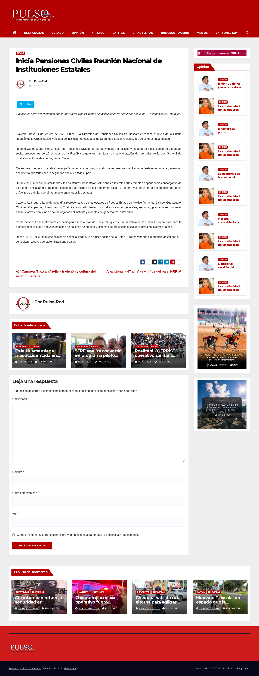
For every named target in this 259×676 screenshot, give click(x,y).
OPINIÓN (78, 32)
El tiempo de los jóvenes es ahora (229, 85)
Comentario (20, 398)
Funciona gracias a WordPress (25, 668)
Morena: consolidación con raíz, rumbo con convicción (230, 224)
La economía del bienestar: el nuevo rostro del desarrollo (229, 179)
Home (198, 668)
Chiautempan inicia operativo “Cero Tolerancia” (95, 602)
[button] (247, 32)
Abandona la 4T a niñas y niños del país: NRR (142, 271)
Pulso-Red (40, 81)
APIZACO (98, 32)
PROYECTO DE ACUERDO (218, 668)
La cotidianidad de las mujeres (229, 107)
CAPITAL (118, 32)
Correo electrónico (24, 492)
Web (15, 513)
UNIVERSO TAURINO (175, 32)
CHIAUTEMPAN (142, 32)
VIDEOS (202, 32)
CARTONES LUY (227, 32)
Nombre (18, 471)
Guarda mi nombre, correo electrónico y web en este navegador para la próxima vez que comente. (78, 534)
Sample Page (243, 668)
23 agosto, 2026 (28, 608)
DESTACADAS (34, 32)
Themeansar (70, 668)
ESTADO (58, 32)
